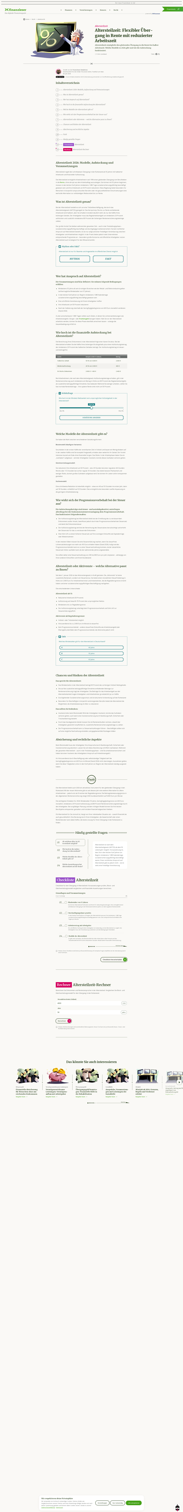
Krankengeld (84, 319)
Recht (116, 10)
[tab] (70, 842)
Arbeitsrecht (41, 19)
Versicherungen (86, 10)
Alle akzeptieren (133, 1503)
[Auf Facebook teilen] (156, 54)
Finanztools (171, 9)
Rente (62, 182)
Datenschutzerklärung (48, 1507)
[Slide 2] (90, 946)
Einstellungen (102, 1503)
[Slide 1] (88, 946)
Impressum (59, 1507)
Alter (59, 1008)
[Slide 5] (94, 946)
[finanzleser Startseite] (15, 9)
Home (27, 19)
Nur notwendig (118, 1503)
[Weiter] (179, 1082)
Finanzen (68, 10)
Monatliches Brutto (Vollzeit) (67, 999)
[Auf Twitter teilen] (159, 54)
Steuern (103, 10)
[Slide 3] (91, 946)
